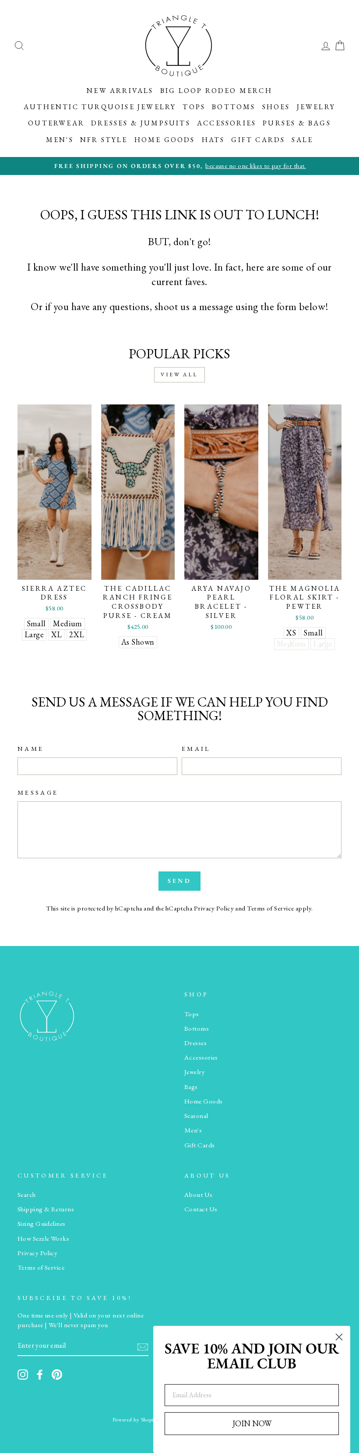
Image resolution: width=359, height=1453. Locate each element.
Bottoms (233, 106)
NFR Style (104, 139)
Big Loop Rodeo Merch (216, 90)
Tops (194, 106)
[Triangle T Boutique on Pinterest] (57, 1374)
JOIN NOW (251, 1423)
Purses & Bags (297, 123)
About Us (198, 1194)
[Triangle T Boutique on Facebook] (40, 1374)
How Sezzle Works (43, 1238)
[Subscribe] (142, 1346)
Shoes (276, 106)
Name (31, 748)
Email (196, 748)
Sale (302, 139)
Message (38, 792)
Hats (213, 139)
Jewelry (316, 106)
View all (179, 374)
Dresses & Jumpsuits (140, 123)
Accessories (226, 123)
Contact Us (201, 1209)
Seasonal (196, 1115)
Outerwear (56, 123)
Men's (60, 139)
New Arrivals (120, 90)
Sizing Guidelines (42, 1223)
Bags (191, 1086)
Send (179, 881)
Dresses (195, 1043)
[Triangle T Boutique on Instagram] (23, 1374)
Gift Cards (258, 139)
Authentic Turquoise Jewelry (100, 106)
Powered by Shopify (135, 1419)
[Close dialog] (339, 1337)
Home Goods (164, 139)
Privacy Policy (214, 908)
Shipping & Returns (46, 1209)
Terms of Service (270, 908)
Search (27, 1194)
